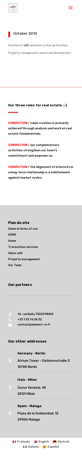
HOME (12, 234)
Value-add (15, 253)
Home (12, 241)
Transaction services (23, 247)
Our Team (14, 265)
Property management (24, 259)
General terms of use (23, 228)
